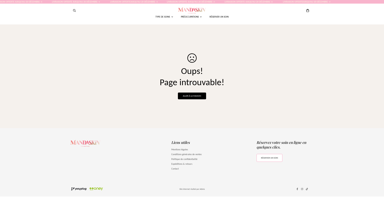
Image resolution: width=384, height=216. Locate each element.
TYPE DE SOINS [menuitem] (162, 16)
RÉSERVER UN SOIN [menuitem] (219, 16)
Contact (175, 168)
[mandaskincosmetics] (192, 10)
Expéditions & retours (181, 163)
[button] (307, 10)
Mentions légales (179, 149)
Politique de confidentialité (184, 159)
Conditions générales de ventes (186, 154)
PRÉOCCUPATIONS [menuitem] (190, 16)
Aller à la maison (192, 95)
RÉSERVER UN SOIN (269, 158)
